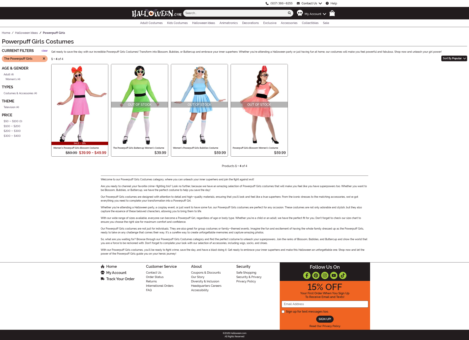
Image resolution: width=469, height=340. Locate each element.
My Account (116, 273)
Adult (7, 74)
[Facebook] (307, 275)
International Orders (159, 286)
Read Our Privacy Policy (324, 326)
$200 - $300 (12, 131)
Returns (151, 281)
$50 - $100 (11, 121)
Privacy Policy (246, 281)
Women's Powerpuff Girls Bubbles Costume (195, 148)
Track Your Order (120, 279)
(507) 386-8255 (281, 3)
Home (111, 266)
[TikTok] (342, 275)
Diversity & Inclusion (205, 281)
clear (45, 50)
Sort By (452, 58)
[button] (311, 13)
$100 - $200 (12, 126)
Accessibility (200, 290)
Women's (11, 79)
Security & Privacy (249, 277)
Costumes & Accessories (18, 93)
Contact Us (309, 3)
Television (9, 107)
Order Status (155, 277)
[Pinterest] (316, 275)
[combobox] (234, 13)
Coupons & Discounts (206, 272)
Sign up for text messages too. (307, 311)
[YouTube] (333, 275)
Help (333, 3)
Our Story (197, 277)
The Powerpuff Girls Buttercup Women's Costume (138, 148)
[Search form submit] (289, 13)
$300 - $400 (12, 136)
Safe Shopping (246, 272)
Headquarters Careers (206, 286)
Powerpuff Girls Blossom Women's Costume (255, 148)
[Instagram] (324, 275)
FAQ (149, 290)
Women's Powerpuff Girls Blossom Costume (76, 148)
